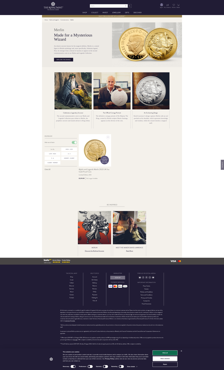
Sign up (117, 278)
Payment (94, 295)
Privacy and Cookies (146, 298)
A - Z (69, 154)
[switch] (90, 366)
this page (75, 340)
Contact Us (146, 301)
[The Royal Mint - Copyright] (53, 5)
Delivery (94, 283)
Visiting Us (95, 298)
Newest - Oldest (69, 158)
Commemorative (64, 20)
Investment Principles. (69, 321)
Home (46, 20)
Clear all (47, 169)
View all (95, 301)
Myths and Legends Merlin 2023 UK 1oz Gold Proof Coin (94, 170)
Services (71, 289)
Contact (71, 298)
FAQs (94, 292)
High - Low (69, 149)
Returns (94, 286)
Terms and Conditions (146, 295)
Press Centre (146, 286)
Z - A (52, 158)
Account (94, 277)
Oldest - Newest (52, 163)
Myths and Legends (54, 20)
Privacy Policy (109, 359)
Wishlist (174, 7)
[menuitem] (162, 5)
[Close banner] (181, 351)
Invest (105, 12)
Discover (137, 12)
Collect (94, 12)
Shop (85, 12)
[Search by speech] (126, 6)
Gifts (127, 12)
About (71, 292)
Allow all (165, 353)
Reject (165, 364)
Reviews (94, 289)
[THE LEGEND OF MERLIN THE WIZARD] (94, 227)
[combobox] (109, 6)
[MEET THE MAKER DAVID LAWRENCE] (129, 227)
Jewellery (116, 12)
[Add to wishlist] (108, 137)
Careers (72, 295)
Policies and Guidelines (146, 292)
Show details (131, 366)
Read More (129, 251)
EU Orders (95, 280)
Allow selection (165, 358)
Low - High (52, 154)
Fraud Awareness (146, 304)
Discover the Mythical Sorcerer (94, 251)
